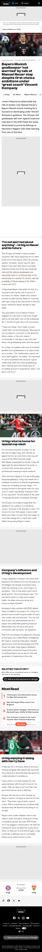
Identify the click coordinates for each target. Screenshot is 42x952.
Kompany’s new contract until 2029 (17, 608)
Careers (5, 926)
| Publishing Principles (32, 24)
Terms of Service (24, 923)
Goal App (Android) (15, 926)
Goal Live (36, 926)
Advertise (14, 923)
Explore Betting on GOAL (12, 29)
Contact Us (6, 923)
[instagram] (23, 918)
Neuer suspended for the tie (18, 462)
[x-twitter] (18, 918)
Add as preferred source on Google (23, 679)
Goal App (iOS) (27, 926)
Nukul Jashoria (7, 60)
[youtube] (28, 918)
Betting (18, 928)
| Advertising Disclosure (19, 24)
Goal (12, 946)
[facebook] (14, 918)
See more (21, 724)
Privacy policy (35, 923)
